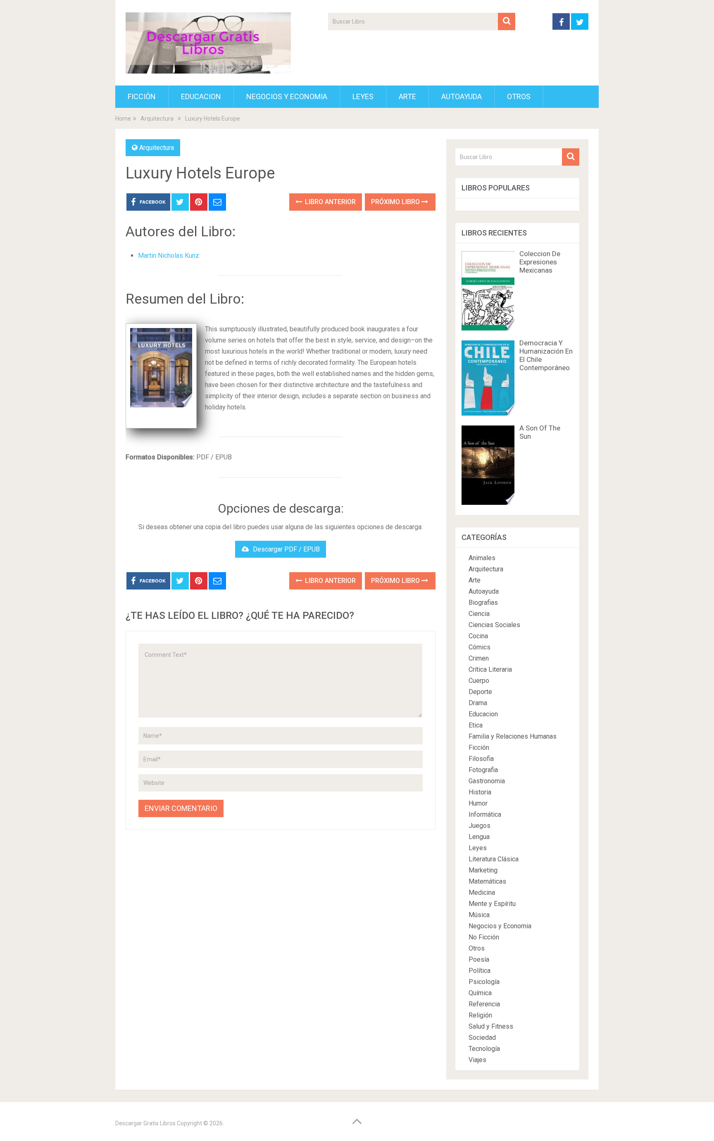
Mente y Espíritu (492, 904)
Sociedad (482, 1037)
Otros (519, 96)
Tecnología (484, 1049)
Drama (478, 703)
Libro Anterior (329, 202)
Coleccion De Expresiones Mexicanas (539, 262)
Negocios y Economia (286, 96)
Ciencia (479, 614)
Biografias (483, 602)
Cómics (479, 647)
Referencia (484, 1004)
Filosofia (481, 759)
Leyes (363, 96)
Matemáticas (487, 881)
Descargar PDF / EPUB (286, 549)
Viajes (477, 1060)
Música (479, 915)
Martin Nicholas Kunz (168, 255)
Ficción (142, 96)
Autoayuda (461, 96)
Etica (476, 725)
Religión (480, 1015)
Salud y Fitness (491, 1026)
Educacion (201, 96)
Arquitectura (156, 148)
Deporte (480, 692)
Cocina (478, 636)
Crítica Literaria (490, 669)
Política (479, 971)
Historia (480, 792)
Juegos (479, 826)
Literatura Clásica (494, 859)
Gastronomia (487, 781)
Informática (485, 814)
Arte (407, 96)
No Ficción (484, 937)
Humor (478, 803)
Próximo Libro (396, 202)
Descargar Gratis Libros (145, 1123)
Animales (482, 558)
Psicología (484, 982)
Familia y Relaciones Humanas (513, 736)
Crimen (479, 658)
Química (480, 993)
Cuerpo (479, 681)
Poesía (479, 959)
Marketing (483, 870)
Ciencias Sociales (494, 625)
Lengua (479, 837)
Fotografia (483, 770)
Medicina (482, 892)
